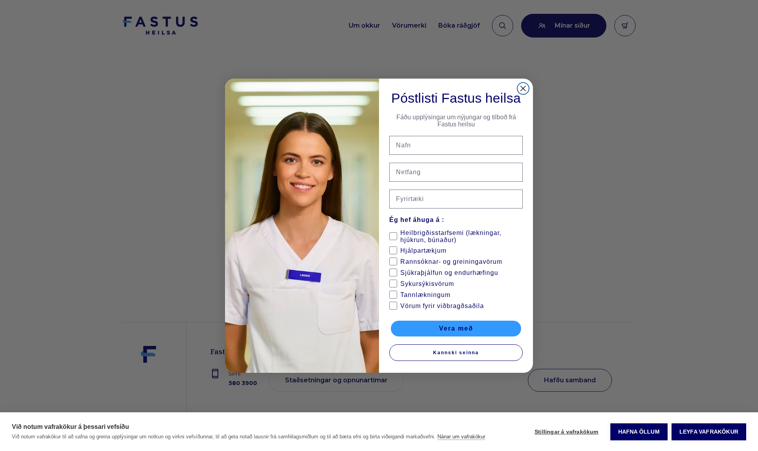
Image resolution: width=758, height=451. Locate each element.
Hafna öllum (639, 432)
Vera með (456, 328)
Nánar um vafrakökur (461, 437)
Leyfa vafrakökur (708, 432)
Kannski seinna (456, 352)
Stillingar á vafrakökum (567, 432)
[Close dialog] (523, 88)
